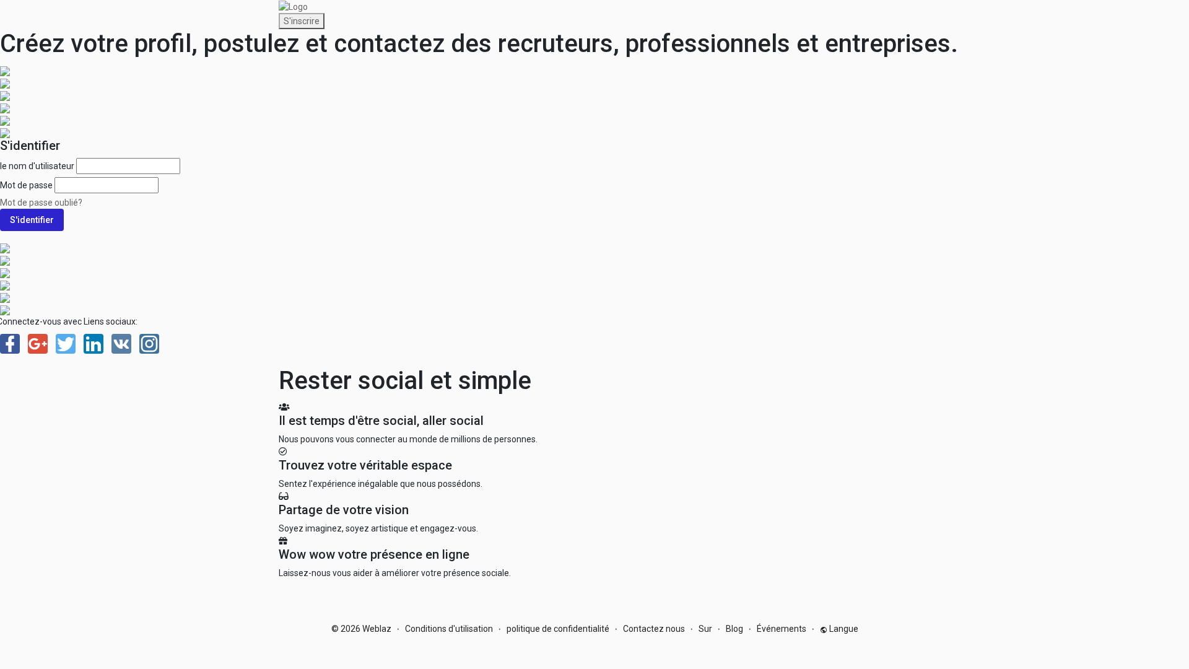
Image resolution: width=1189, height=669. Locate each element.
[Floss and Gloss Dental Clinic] (5, 132)
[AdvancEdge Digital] (5, 247)
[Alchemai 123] (5, 309)
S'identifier (32, 220)
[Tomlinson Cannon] (5, 284)
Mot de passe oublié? (41, 203)
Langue (842, 629)
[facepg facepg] (5, 107)
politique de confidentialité (558, 629)
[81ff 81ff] (5, 260)
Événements (781, 629)
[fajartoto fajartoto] (5, 272)
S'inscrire (302, 21)
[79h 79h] (5, 120)
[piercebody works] (5, 82)
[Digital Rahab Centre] (5, 95)
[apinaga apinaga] (5, 70)
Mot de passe (26, 185)
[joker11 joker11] (5, 297)
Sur (705, 629)
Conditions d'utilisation (449, 629)
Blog (734, 629)
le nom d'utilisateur (37, 166)
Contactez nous (654, 629)
